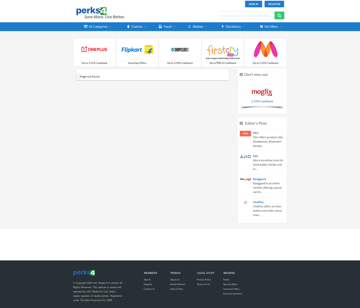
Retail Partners (177, 284)
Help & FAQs (176, 289)
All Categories (98, 26)
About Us (174, 279)
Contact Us (149, 289)
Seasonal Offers (231, 289)
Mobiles (198, 26)
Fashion (137, 26)
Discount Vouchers (232, 293)
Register (274, 4)
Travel (168, 26)
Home (226, 279)
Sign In (253, 4)
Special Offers (230, 284)
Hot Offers (271, 26)
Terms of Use (203, 284)
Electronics (233, 26)
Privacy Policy (204, 279)
